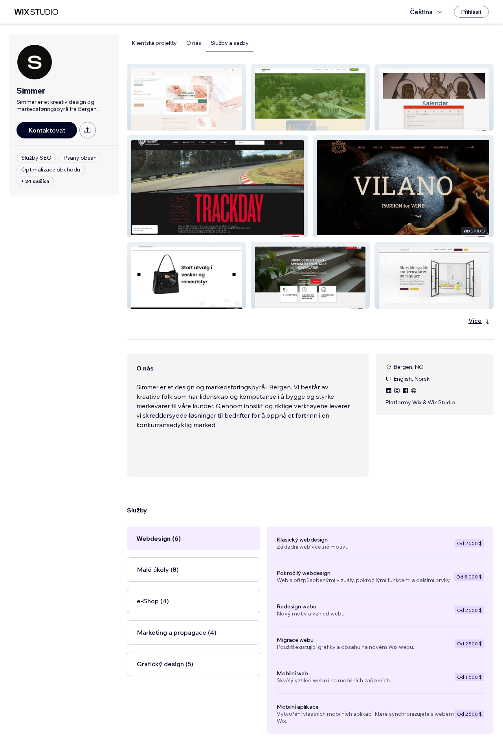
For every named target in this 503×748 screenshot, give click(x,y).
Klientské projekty (154, 42)
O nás (193, 42)
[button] (186, 97)
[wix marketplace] (36, 12)
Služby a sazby (230, 42)
